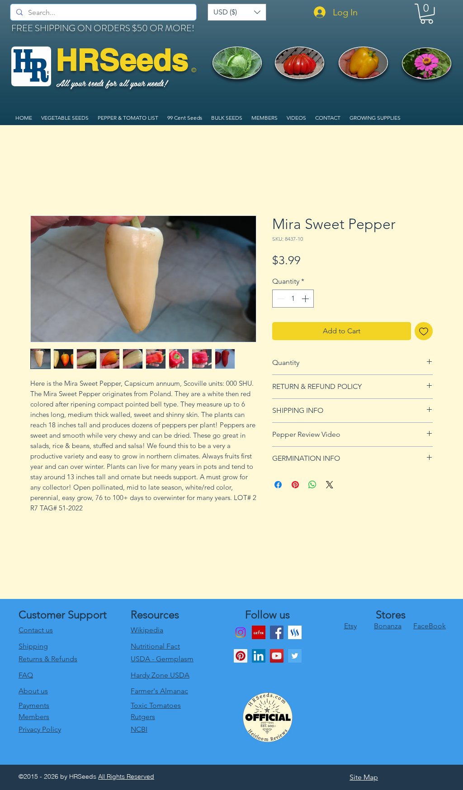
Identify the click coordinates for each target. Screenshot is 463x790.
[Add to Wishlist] (424, 331)
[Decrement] (280, 298)
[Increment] (306, 298)
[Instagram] (240, 632)
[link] (427, 14)
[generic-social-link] (295, 632)
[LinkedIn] (258, 656)
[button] (237, 12)
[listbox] (237, 12)
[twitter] (295, 656)
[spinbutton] (293, 298)
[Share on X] (329, 484)
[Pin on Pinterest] (295, 484)
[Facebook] (276, 632)
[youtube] (276, 656)
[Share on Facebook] (278, 484)
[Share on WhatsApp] (312, 484)
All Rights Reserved (126, 776)
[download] (258, 632)
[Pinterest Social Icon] (240, 656)
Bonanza (388, 626)
